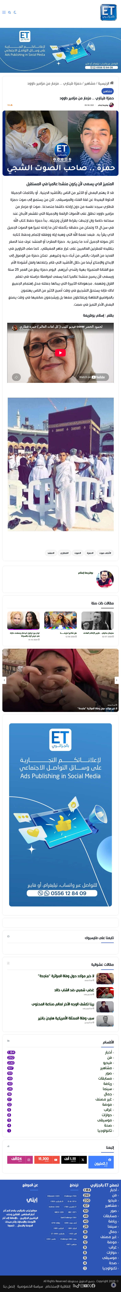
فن (109, 1057)
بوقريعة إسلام (103, 105)
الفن (73, 1233)
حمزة (89, 553)
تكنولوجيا (105, 1130)
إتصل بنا (9, 1286)
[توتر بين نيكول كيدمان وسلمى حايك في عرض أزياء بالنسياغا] (23, 621)
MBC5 (59, 1212)
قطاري (63, 553)
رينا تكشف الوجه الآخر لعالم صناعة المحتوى (63, 1004)
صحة (108, 1125)
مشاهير (89, 83)
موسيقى (104, 1120)
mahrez (54, 1206)
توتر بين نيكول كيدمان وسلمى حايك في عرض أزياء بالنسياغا (25, 634)
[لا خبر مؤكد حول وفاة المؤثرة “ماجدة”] (105, 979)
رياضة (107, 1083)
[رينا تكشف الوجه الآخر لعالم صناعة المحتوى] (105, 1007)
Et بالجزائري (56, 1201)
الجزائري (58, 1228)
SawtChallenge (69, 1217)
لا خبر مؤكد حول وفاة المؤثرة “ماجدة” (97, 708)
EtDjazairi (53, 1196)
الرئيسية (104, 83)
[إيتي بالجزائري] (108, 12)
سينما (107, 1089)
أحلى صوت (104, 553)
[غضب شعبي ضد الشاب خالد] (105, 993)
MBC (72, 1212)
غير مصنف (103, 1099)
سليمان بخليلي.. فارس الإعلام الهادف (98, 633)
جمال (108, 1094)
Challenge (70, 1196)
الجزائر (72, 1228)
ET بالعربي (70, 1206)
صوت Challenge (68, 1239)
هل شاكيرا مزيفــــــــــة (68, 633)
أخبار (108, 1052)
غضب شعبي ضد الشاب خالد (74, 990)
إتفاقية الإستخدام (57, 1286)
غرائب (108, 1110)
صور (108, 1073)
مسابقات (105, 1078)
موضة (107, 1104)
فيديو (107, 1063)
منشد (50, 553)
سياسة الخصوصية (30, 1286)
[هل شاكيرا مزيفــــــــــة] (60, 621)
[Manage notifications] (113, 1285)
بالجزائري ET (57, 1233)
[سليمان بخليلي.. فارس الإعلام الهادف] (97, 621)
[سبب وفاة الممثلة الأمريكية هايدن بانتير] (105, 1021)
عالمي (51, 1239)
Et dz (72, 1201)
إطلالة (55, 1222)
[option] (60, 680)
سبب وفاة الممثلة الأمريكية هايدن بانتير (66, 1018)
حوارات (107, 1115)
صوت (77, 553)
